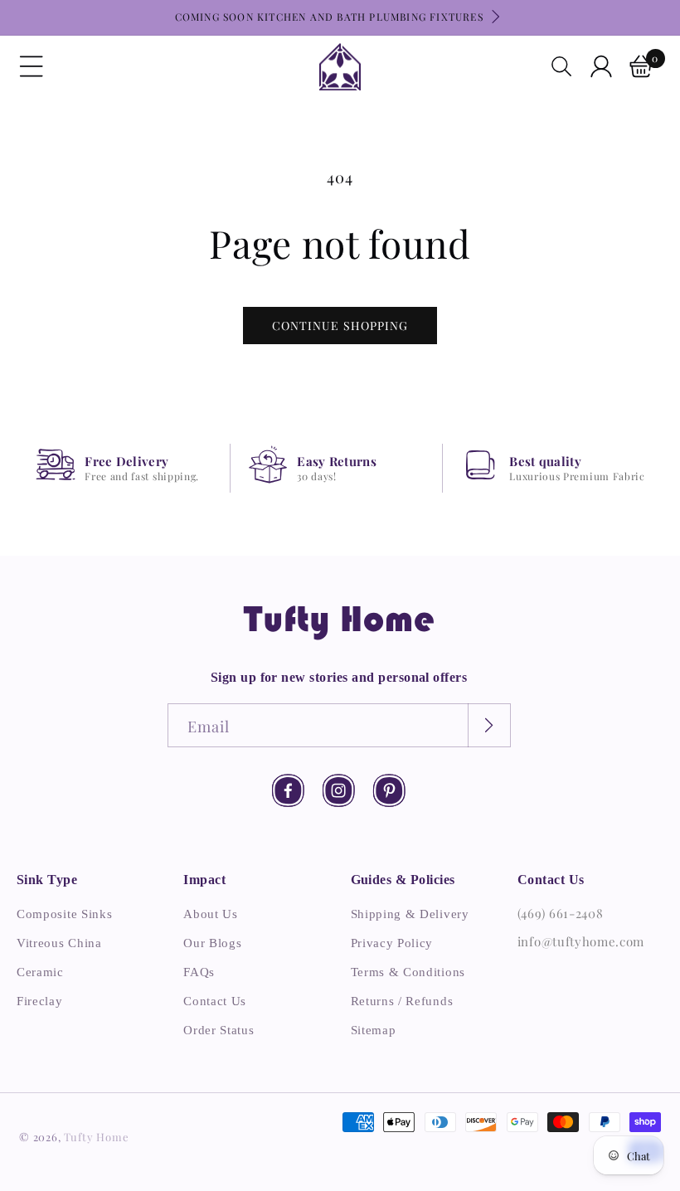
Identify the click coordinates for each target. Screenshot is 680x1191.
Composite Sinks (64, 914)
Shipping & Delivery (410, 914)
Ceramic (40, 972)
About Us (210, 914)
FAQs (199, 972)
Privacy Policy (392, 943)
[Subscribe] (489, 725)
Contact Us (214, 1001)
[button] (31, 66)
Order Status (218, 1030)
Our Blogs (212, 943)
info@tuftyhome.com (580, 941)
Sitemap (373, 1030)
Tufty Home (96, 1137)
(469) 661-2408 (560, 913)
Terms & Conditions (408, 972)
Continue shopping (340, 325)
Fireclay (40, 1001)
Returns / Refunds (402, 1001)
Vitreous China (59, 943)
